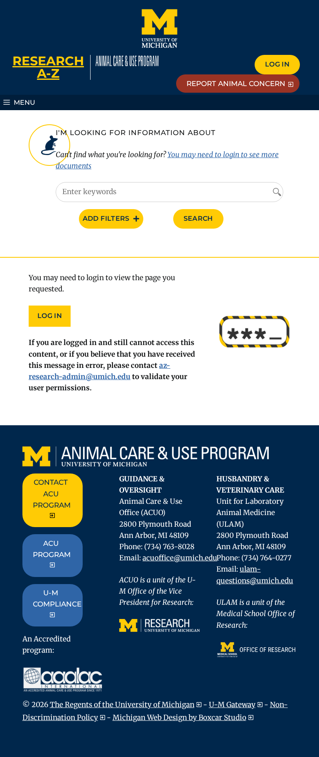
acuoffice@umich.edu (179, 557)
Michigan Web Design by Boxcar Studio (179, 717)
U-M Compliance (57, 598)
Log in (277, 64)
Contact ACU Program (52, 493)
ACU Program (52, 549)
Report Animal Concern (235, 83)
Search (198, 218)
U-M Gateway (232, 704)
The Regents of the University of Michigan (122, 704)
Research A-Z (48, 67)
